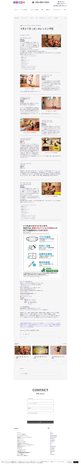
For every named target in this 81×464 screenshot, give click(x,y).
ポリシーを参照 (39, 462)
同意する (75, 462)
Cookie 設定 (70, 462)
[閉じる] (79, 462)
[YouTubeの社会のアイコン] (22, 2)
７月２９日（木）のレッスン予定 (58, 357)
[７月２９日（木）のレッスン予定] (58, 350)
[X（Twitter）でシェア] (23, 334)
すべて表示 (64, 343)
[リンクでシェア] (28, 334)
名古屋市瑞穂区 (32, 330)
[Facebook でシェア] (20, 334)
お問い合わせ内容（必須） (33, 414)
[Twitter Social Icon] (19, 2)
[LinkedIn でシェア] (26, 334)
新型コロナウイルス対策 (24, 330)
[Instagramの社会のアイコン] (17, 2)
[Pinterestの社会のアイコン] (24, 2)
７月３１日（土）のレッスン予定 (22, 357)
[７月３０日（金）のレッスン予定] (40, 350)
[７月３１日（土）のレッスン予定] (23, 350)
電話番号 (29, 409)
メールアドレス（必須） (32, 404)
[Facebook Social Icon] (14, 2)
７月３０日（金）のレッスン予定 (40, 357)
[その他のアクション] (60, 25)
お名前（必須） (31, 399)
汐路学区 (37, 330)
